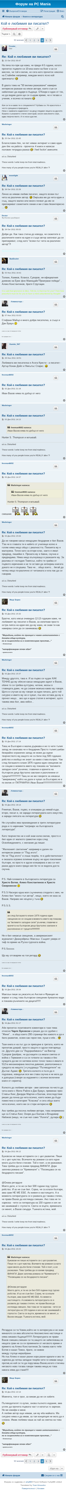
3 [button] (38, 40)
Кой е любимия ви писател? (25, 23)
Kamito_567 (15, 344)
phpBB (29, 1482)
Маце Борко (15, 600)
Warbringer (7, 124)
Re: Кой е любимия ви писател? (26, 56)
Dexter (5, 216)
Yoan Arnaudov (39, 1485)
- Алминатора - (16, 302)
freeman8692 (8, 375)
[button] (26, 40)
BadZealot (14, 259)
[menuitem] (16, 11)
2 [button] (34, 40)
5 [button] (46, 40)
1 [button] (30, 40)
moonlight (13, 176)
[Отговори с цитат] (55, 49)
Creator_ (12, 46)
